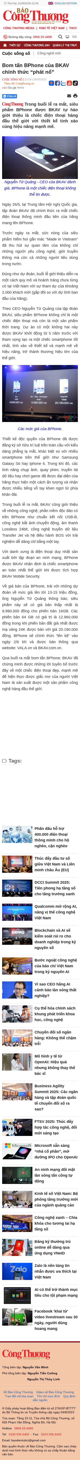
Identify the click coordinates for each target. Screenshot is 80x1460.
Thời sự (14, 45)
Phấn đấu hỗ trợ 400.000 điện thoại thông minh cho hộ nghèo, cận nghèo (52, 837)
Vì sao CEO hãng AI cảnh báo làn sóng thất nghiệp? (55, 990)
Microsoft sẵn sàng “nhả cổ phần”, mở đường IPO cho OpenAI (56, 1151)
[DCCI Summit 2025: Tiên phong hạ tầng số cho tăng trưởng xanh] (17, 888)
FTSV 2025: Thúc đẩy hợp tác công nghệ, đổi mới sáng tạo (56, 1127)
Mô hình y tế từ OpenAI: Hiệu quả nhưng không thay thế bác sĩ (55, 1065)
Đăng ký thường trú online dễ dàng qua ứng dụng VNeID (53, 1247)
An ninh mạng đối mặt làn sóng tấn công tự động (55, 1175)
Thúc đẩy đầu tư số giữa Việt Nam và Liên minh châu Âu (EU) (55, 864)
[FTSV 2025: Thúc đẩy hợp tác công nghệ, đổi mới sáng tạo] (17, 1127)
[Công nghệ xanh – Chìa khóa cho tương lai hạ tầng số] (17, 1223)
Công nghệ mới (49, 53)
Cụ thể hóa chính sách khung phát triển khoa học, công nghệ (55, 1014)
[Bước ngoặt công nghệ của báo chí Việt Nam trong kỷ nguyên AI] (17, 966)
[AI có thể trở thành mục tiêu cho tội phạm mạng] (17, 1295)
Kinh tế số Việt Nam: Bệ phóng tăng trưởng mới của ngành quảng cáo (56, 1199)
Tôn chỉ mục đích (48, 1396)
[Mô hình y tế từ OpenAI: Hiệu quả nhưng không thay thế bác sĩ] (17, 1062)
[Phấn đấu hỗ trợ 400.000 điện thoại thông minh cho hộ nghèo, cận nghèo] (17, 834)
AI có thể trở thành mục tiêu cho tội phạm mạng (56, 1292)
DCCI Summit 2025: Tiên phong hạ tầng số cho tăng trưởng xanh (55, 888)
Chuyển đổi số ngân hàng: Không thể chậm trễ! (55, 1038)
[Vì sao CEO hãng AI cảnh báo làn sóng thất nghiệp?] (17, 990)
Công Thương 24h (36, 45)
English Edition (66, 3)
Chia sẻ (11, 96)
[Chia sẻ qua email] (69, 96)
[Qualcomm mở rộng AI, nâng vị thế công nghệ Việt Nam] (17, 912)
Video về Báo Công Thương (55, 1392)
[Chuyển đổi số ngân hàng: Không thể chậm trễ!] (17, 1038)
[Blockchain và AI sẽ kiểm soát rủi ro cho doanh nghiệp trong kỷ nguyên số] (17, 936)
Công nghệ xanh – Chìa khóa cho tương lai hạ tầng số (56, 1223)
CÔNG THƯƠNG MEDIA (18, 28)
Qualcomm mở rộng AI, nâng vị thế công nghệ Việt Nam (56, 912)
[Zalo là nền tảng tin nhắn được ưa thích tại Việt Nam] (17, 1271)
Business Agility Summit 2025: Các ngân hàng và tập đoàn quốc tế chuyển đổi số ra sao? (56, 1097)
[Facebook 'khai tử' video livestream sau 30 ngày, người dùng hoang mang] (17, 1317)
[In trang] (75, 96)
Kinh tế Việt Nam (51, 28)
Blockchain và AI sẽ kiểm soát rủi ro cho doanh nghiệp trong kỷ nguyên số (55, 939)
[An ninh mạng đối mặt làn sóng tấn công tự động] (17, 1175)
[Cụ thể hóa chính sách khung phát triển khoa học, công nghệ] (17, 1014)
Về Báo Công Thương (18, 1392)
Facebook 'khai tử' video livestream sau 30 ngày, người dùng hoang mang (56, 1320)
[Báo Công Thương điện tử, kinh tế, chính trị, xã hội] (35, 15)
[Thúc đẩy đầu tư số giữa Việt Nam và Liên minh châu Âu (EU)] (17, 864)
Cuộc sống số (16, 53)
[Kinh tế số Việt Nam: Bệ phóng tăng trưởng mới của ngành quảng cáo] (17, 1199)
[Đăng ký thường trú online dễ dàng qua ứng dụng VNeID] (17, 1247)
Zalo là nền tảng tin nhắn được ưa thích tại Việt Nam (56, 1271)
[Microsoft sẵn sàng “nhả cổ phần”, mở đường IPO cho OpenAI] (17, 1151)
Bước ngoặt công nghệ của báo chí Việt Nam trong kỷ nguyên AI (56, 966)
